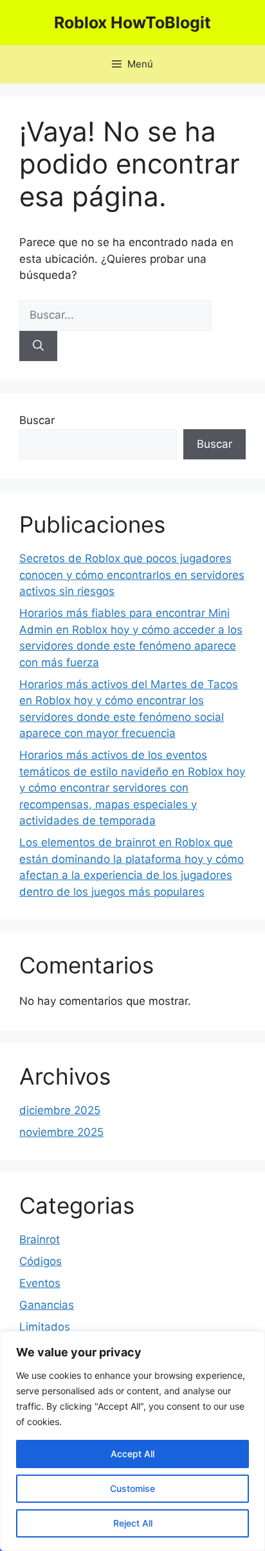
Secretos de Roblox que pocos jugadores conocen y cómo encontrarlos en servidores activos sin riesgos (131, 575)
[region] (132, 1441)
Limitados (44, 1326)
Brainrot (39, 1239)
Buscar (37, 420)
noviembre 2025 (61, 1132)
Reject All (132, 1523)
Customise (132, 1488)
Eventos (39, 1283)
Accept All (132, 1453)
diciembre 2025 (59, 1110)
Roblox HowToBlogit (132, 22)
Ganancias (46, 1304)
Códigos (40, 1261)
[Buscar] (38, 346)
